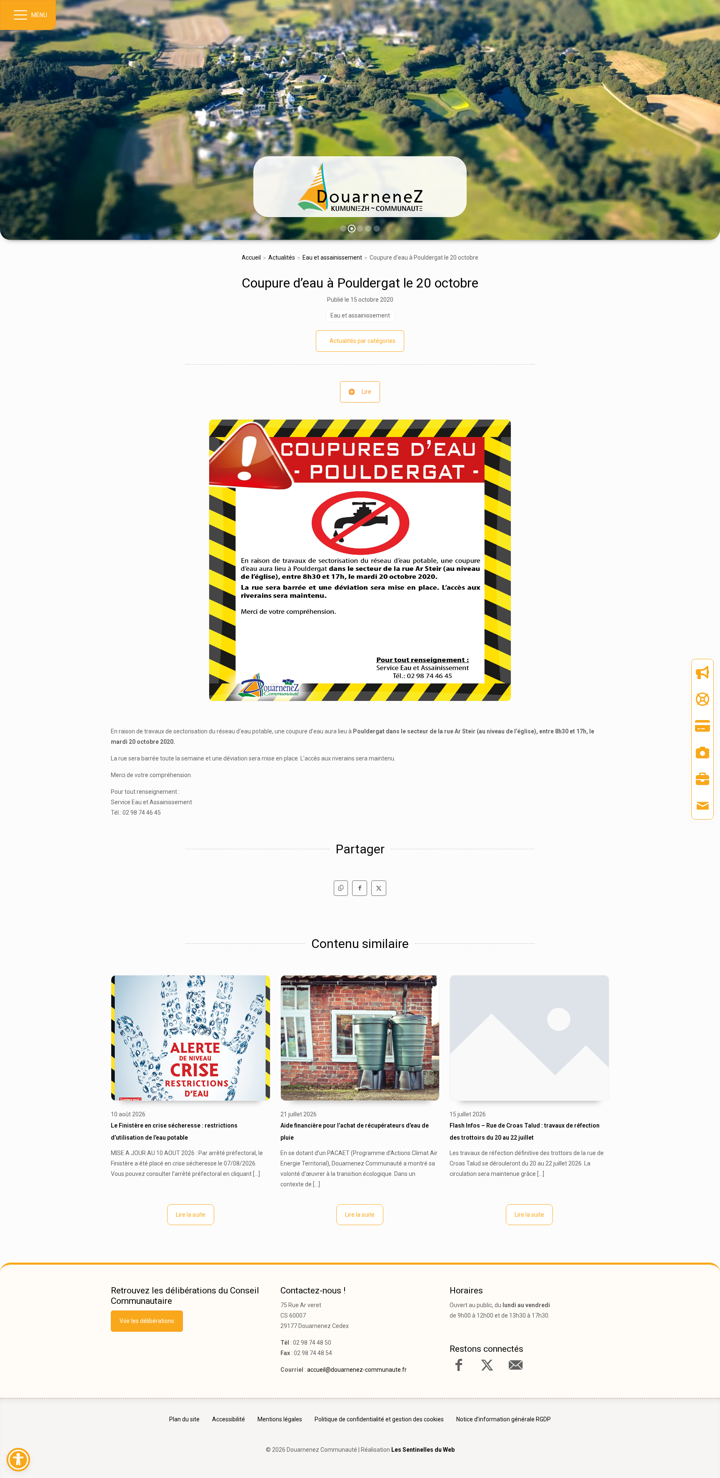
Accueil (251, 257)
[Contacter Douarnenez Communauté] (515, 1365)
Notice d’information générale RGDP (503, 1419)
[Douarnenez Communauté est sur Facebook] (458, 1365)
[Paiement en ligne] (702, 726)
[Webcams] (702, 752)
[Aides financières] (702, 699)
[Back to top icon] (678, 1459)
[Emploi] (702, 779)
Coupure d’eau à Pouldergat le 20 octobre (360, 283)
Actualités (281, 257)
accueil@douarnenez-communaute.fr (357, 1369)
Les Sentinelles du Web (423, 1449)
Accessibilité (228, 1419)
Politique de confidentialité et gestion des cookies (379, 1419)
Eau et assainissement (332, 257)
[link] (360, 186)
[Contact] (702, 806)
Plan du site (184, 1419)
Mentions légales (280, 1419)
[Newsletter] (702, 672)
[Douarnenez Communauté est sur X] (487, 1365)
